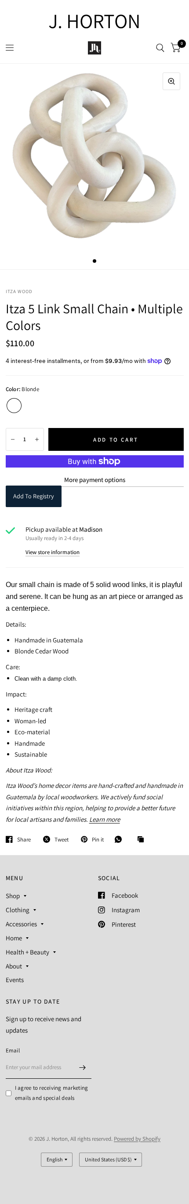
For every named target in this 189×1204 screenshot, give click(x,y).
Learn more (104, 819)
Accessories (21, 924)
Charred (31, 405)
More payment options (94, 479)
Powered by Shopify (137, 1138)
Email (13, 1050)
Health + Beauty (27, 952)
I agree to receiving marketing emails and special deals (51, 1093)
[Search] (160, 48)
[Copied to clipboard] (143, 840)
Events (15, 980)
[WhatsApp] (120, 839)
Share (24, 839)
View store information (52, 552)
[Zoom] (171, 81)
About (14, 966)
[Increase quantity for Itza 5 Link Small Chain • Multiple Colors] (37, 439)
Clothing (17, 910)
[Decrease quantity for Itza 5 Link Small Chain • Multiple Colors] (12, 439)
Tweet (62, 839)
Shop (13, 896)
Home (14, 938)
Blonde (14, 405)
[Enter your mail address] (82, 1067)
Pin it (98, 839)
